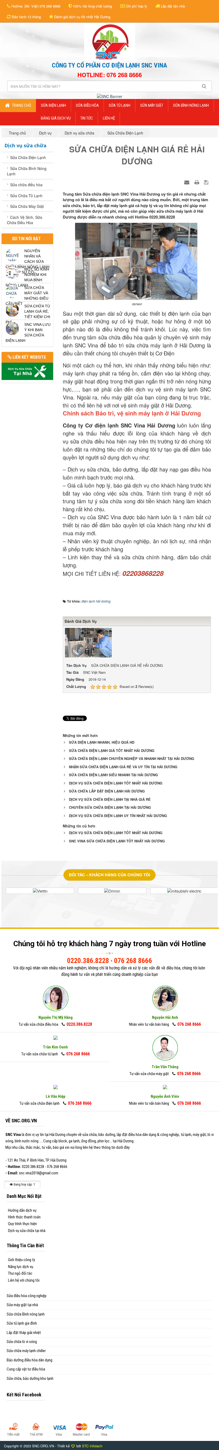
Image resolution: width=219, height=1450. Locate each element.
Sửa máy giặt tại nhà (22, 1304)
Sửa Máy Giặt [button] (151, 105)
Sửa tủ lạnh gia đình (22, 1323)
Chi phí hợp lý (136, 6)
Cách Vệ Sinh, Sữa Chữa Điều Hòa (24, 220)
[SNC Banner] (109, 95)
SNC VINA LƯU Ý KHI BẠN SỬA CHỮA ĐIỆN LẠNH (28, 332)
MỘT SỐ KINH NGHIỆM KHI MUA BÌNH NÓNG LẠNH (27, 277)
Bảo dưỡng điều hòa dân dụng (29, 1360)
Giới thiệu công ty (21, 1259)
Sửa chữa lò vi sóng (22, 1341)
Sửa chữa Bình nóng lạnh (26, 1314)
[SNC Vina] (109, 40)
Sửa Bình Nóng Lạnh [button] (191, 105)
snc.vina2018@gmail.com (38, 1173)
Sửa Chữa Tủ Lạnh (26, 195)
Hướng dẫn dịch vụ (22, 1210)
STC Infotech (92, 1445)
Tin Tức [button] (86, 118)
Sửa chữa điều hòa (26, 184)
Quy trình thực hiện (22, 1223)
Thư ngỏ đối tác (20, 1273)
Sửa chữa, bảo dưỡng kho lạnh (30, 1378)
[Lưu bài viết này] (207, 182)
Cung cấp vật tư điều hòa (26, 1369)
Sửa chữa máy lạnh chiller (26, 1350)
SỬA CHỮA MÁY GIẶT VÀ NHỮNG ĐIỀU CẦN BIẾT (27, 296)
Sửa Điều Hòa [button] (87, 105)
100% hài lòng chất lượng (92, 6)
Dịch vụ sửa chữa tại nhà (26, 1230)
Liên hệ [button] (109, 118)
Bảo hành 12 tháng (26, 16)
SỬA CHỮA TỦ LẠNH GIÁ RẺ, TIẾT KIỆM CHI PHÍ (28, 314)
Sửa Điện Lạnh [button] (53, 105)
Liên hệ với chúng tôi (24, 1280)
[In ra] (197, 182)
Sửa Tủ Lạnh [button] (119, 105)
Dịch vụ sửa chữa (25, 145)
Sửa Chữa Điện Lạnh (28, 157)
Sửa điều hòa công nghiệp (26, 1295)
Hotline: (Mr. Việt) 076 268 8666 (35, 6)
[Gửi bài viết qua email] (187, 182)
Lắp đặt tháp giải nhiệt (24, 1332)
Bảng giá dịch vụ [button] (56, 118)
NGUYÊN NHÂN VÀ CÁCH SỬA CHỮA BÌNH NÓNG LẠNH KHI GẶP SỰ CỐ (27, 261)
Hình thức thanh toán (24, 1217)
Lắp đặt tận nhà (172, 6)
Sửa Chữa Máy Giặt (27, 206)
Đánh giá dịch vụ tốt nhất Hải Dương (81, 16)
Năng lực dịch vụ (20, 1266)
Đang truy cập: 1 (24, 1184)
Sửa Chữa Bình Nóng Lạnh (26, 171)
